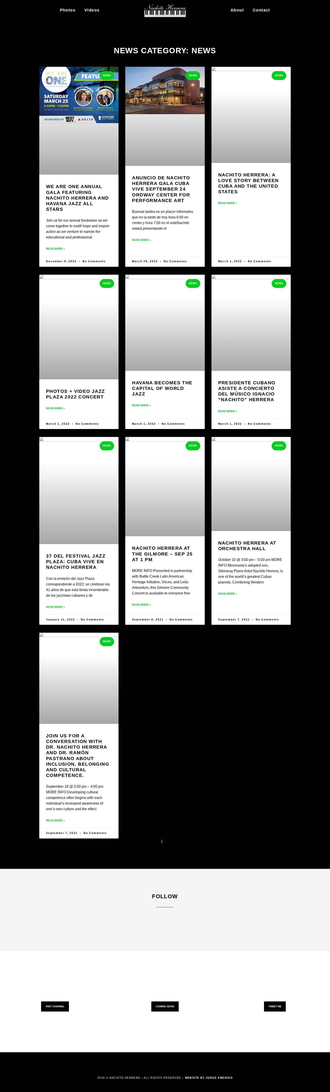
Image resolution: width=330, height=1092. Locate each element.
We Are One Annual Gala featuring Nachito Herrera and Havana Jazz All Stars (77, 198)
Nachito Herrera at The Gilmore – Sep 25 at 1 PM (162, 553)
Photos (67, 10)
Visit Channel (55, 1006)
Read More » (55, 248)
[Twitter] (174, 920)
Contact (261, 10)
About (237, 10)
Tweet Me (274, 1006)
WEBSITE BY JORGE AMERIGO (209, 1077)
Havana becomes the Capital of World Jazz (162, 388)
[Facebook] (155, 920)
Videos (91, 10)
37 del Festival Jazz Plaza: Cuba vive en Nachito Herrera (76, 561)
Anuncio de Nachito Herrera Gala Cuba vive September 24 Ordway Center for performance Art (161, 189)
